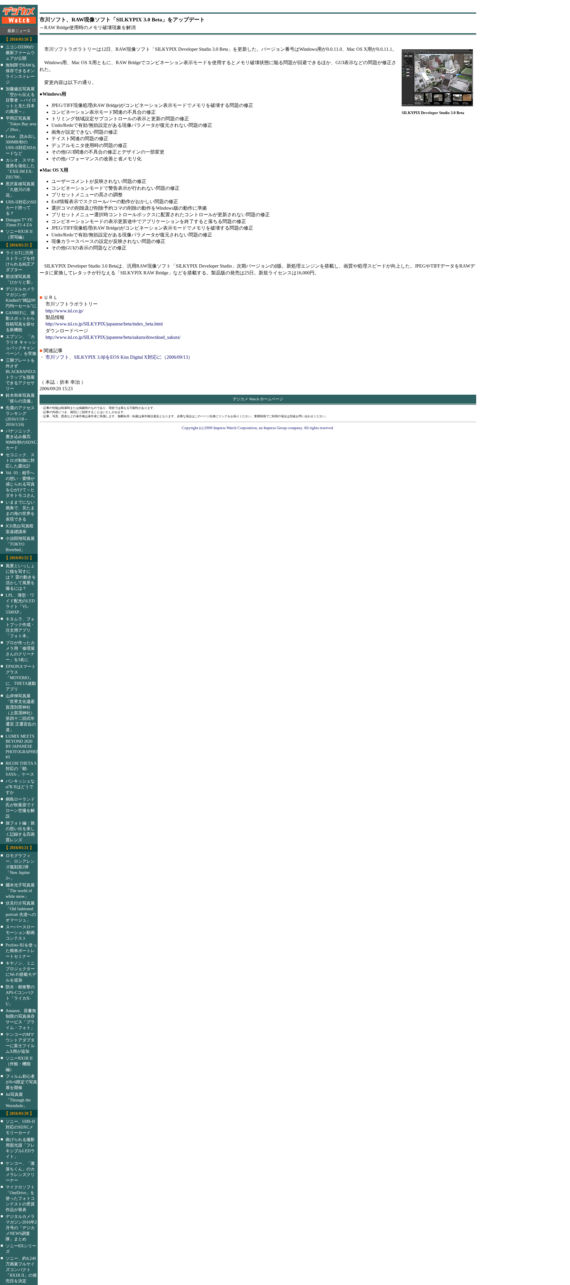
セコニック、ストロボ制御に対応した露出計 (20, 460)
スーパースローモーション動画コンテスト (20, 932)
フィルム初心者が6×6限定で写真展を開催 (21, 1082)
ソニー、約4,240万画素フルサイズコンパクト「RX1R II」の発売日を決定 (21, 1269)
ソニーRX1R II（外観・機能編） (19, 1064)
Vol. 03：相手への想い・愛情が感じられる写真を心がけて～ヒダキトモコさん (20, 484)
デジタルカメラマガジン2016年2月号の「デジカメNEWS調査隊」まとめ (21, 1227)
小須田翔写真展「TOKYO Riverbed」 (20, 544)
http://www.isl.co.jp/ (64, 310)
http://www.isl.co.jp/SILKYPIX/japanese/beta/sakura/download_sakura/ (112, 337)
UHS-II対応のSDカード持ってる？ (21, 208)
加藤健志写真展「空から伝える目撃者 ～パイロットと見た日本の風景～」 (21, 100)
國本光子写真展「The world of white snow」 (20, 891)
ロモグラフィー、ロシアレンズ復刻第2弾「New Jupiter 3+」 (20, 867)
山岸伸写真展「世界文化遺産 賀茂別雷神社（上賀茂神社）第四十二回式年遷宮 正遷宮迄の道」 (21, 712)
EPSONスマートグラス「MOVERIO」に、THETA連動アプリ (21, 677)
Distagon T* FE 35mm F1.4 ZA (19, 222)
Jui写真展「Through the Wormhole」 (18, 1100)
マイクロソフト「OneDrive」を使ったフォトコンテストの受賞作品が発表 (20, 1198)
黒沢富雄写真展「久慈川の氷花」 (20, 189)
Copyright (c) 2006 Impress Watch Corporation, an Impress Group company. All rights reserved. (258, 428)
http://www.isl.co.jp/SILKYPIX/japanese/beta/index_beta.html (104, 323)
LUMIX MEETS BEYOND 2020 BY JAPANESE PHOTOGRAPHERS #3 (25, 746)
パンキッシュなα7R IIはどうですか (20, 787)
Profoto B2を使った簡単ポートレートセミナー (21, 951)
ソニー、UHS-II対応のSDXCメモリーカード (20, 1127)
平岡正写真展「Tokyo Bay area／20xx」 (21, 124)
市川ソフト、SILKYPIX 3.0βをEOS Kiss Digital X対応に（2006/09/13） (119, 357)
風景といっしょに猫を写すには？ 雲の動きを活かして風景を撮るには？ (21, 577)
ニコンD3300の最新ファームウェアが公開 (20, 53)
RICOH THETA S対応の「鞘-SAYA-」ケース (21, 769)
